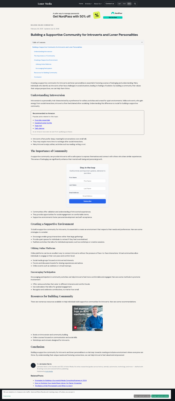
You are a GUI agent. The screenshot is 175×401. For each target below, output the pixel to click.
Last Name (72, 185)
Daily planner (39, 128)
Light (119, 3)
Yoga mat (38, 126)
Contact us (110, 4)
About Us (97, 4)
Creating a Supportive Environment (46, 60)
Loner (45, 3)
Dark (124, 3)
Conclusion (38, 77)
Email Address (74, 193)
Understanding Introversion (43, 51)
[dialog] (86, 394)
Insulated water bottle (43, 123)
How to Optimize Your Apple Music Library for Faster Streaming (58, 383)
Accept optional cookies (160, 396)
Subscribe (87, 201)
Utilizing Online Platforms (43, 64)
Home (81, 4)
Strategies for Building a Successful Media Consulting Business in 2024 (61, 380)
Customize (7, 396)
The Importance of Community (44, 56)
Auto (129, 3)
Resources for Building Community (45, 73)
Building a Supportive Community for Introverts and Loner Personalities (57, 47)
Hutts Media (49, 371)
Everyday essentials (42, 120)
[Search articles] (135, 3)
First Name (73, 177)
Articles (88, 4)
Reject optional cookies (142, 396)
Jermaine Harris (45, 364)
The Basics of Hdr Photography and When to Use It (54, 386)
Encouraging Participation (44, 68)
